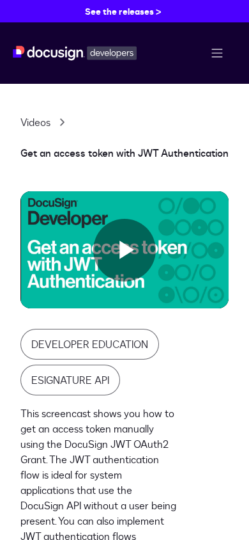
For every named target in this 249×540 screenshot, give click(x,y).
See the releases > (123, 11)
